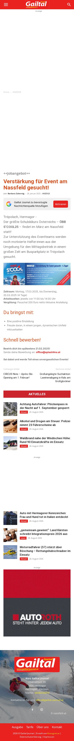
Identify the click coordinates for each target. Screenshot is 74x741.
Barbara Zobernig (16, 193)
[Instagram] (41, 709)
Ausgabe (17, 727)
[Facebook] (32, 709)
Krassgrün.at (53, 733)
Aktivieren (60, 204)
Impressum (48, 736)
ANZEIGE (17, 92)
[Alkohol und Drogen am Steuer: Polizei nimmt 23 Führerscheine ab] (10, 426)
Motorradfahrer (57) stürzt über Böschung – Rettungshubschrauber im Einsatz (45, 550)
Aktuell (24, 412)
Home (6, 92)
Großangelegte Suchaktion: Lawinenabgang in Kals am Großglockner (55, 377)
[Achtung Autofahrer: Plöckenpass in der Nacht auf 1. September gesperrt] (10, 409)
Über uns (43, 727)
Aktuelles (37, 394)
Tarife (29, 727)
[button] (5, 4)
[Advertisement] (37, 50)
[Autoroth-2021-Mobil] (37, 635)
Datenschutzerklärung (30, 736)
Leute (23, 538)
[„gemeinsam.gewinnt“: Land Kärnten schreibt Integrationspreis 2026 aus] (10, 535)
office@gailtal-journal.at (50, 700)
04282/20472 (42, 692)
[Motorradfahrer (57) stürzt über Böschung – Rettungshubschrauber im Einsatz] (10, 552)
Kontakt (57, 727)
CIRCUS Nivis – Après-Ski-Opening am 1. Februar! (18, 375)
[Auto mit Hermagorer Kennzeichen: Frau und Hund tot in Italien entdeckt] (10, 518)
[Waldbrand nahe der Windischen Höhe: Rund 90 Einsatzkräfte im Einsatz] (10, 443)
